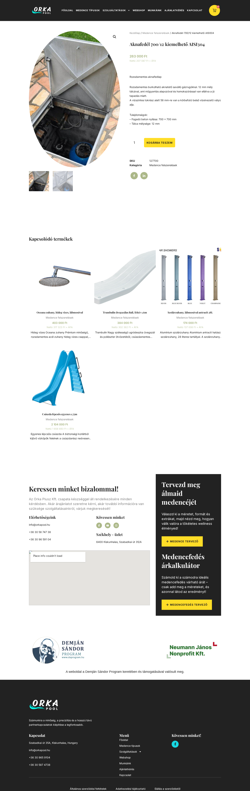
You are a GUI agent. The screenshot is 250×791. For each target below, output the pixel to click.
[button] (114, 36)
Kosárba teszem (160, 142)
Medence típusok (88, 10)
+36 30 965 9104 (39, 757)
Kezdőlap (135, 33)
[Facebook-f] (99, 525)
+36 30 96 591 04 (40, 539)
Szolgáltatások (114, 10)
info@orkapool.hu (39, 524)
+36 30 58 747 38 (40, 532)
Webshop (139, 10)
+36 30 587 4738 (39, 764)
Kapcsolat (194, 10)
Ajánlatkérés (174, 10)
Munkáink (155, 10)
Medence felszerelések (155, 33)
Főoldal (67, 10)
